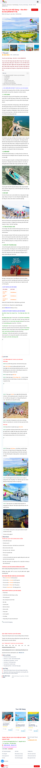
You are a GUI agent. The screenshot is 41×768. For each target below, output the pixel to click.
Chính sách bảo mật (18, 755)
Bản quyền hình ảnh (31, 757)
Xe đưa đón (5, 540)
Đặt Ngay (37, 766)
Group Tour (9, 317)
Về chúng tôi (4, 753)
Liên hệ (3, 757)
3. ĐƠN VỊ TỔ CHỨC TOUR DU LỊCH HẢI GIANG (12, 84)
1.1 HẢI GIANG (7, 76)
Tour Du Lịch (9, 4)
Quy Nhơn (4, 317)
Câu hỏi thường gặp (19, 757)
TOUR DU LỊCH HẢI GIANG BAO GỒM (12, 538)
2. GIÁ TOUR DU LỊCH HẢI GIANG (9, 83)
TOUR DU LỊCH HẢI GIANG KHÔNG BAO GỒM (13, 566)
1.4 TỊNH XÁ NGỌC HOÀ (9, 80)
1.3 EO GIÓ (6, 79)
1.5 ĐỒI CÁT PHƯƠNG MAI (9, 82)
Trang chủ (4, 4)
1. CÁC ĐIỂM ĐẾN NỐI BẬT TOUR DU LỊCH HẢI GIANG (13, 75)
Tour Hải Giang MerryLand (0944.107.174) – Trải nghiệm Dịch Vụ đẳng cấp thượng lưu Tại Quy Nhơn (7, 724)
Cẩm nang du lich (5, 755)
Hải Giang (4, 96)
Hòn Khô (3, 153)
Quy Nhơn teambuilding (24, 317)
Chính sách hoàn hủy (32, 755)
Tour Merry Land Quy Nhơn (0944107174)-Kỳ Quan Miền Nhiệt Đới (20, 725)
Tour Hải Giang (15, 4)
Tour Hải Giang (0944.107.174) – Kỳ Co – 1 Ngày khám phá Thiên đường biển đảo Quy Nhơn (33, 725)
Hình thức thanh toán (32, 753)
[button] (36, 40)
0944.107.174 (33, 740)
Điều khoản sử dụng (19, 753)
